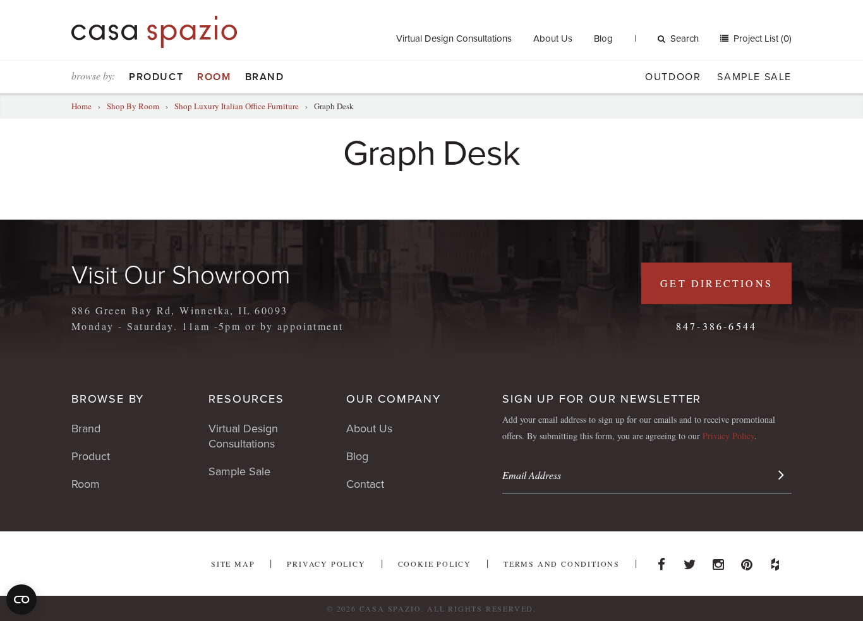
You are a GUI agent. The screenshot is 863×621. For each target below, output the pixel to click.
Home (81, 106)
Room (214, 77)
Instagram (718, 561)
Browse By (107, 399)
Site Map (233, 564)
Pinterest (746, 561)
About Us (552, 38)
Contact (365, 484)
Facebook (661, 561)
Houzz (775, 561)
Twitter (689, 561)
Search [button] (684, 38)
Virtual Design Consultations (454, 38)
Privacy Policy (728, 436)
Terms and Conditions (562, 564)
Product (156, 77)
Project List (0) (761, 38)
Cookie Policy (434, 564)
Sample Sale (754, 77)
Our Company (393, 399)
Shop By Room (133, 106)
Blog (603, 38)
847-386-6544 (716, 326)
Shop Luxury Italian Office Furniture (236, 106)
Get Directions (716, 283)
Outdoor (673, 77)
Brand (264, 77)
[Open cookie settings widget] (21, 599)
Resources (246, 399)
